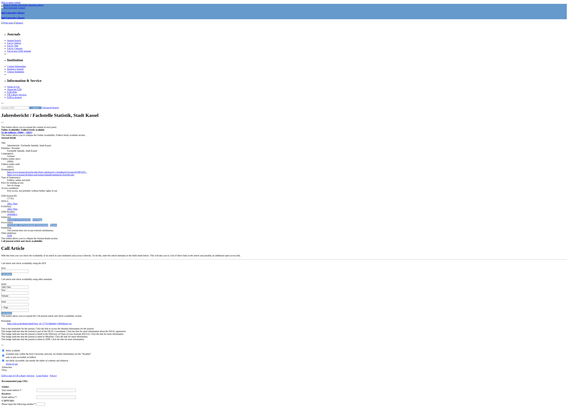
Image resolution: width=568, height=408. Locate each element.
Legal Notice (42, 375)
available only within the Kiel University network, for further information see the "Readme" (48, 354)
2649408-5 (12, 214)
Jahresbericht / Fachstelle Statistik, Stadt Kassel (50, 115)
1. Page (4, 307)
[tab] (284, 130)
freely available (13, 350)
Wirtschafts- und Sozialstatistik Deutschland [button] (27, 225)
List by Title (12, 46)
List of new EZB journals (19, 51)
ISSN (3, 284)
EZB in (14, 97)
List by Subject (14, 43)
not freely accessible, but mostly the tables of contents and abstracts (37, 360)
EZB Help (12, 92)
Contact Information (16, 66)
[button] (22, 130)
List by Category (15, 48)
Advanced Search (50, 107)
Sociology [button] (37, 219)
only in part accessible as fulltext (21, 357)
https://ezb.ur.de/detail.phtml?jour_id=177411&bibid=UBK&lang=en (39, 323)
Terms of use (12, 364)
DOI (3, 268)
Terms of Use (13, 87)
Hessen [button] (53, 225)
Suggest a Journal (15, 69)
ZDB (9, 235)
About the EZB (14, 89)
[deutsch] (18, 23)
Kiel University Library (13, 13)
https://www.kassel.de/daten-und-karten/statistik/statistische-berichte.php (40, 175)
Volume (4, 296)
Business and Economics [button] (18, 219)
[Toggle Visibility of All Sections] (2, 122)
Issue (3, 301)
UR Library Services (16, 94)
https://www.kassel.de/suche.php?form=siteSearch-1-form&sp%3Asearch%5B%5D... (47, 172)
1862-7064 (12, 204)
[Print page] (7, 23)
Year (3, 290)
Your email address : (12, 390)
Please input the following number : (19, 404)
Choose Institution (15, 71)
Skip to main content (10, 2)
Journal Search (14, 40)
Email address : (9, 397)
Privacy (53, 375)
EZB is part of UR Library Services (17, 375)
